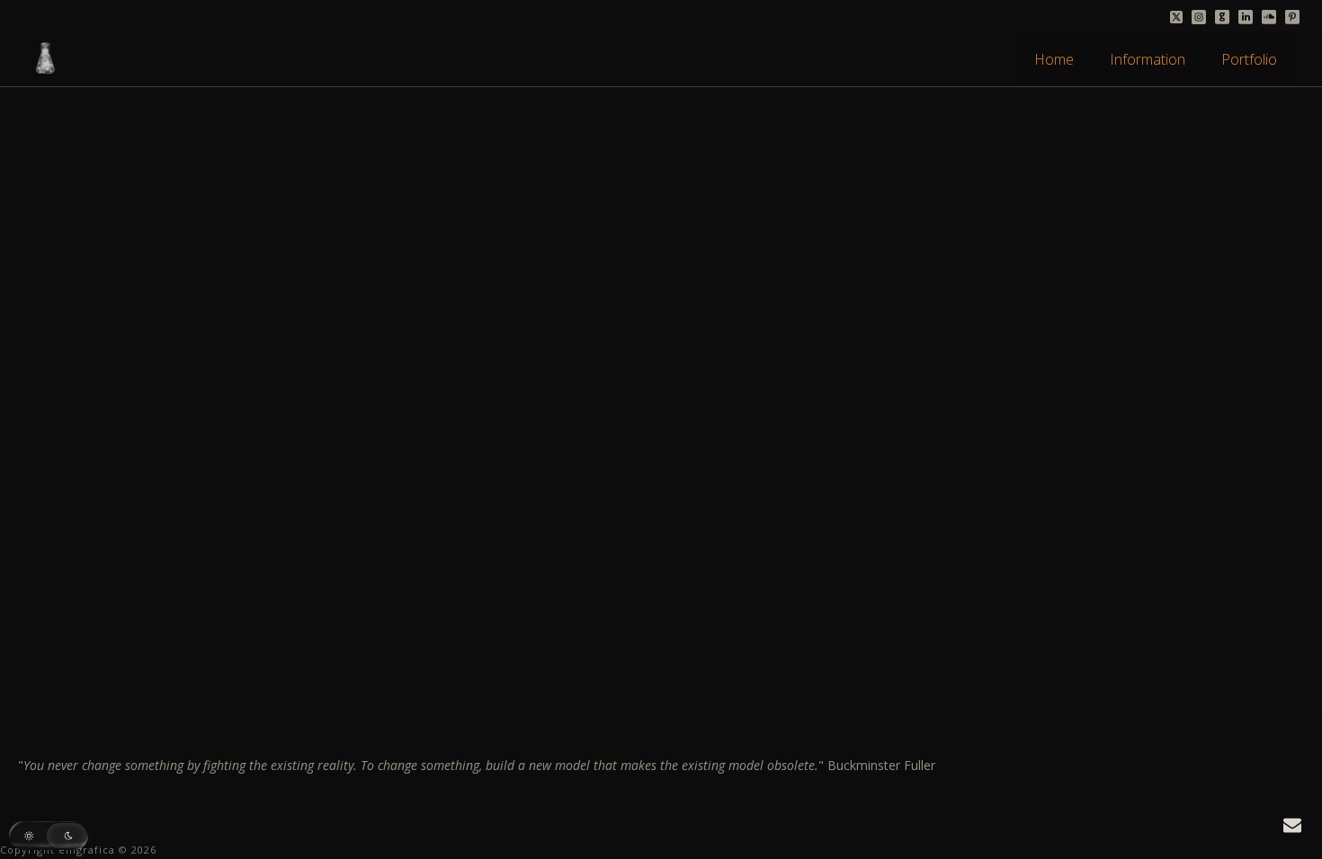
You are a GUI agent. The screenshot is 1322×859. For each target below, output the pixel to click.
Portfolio (1249, 59)
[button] (48, 835)
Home (1054, 59)
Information (1147, 59)
